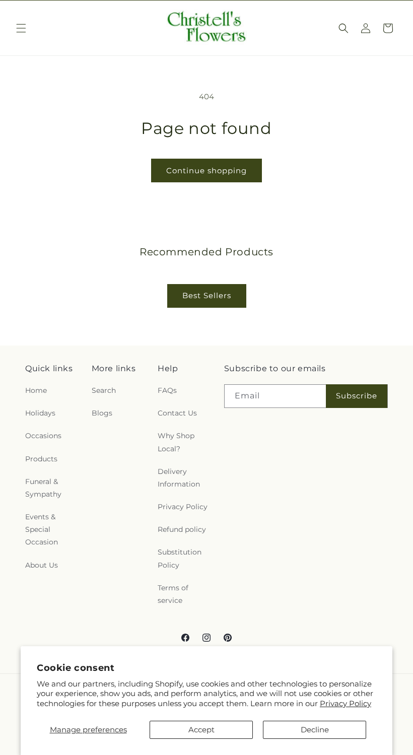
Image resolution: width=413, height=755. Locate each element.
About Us (41, 565)
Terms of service (173, 594)
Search (104, 390)
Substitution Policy (179, 558)
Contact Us (177, 413)
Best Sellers (206, 295)
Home (36, 390)
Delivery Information (179, 478)
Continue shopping (206, 170)
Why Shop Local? (176, 442)
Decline (315, 729)
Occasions (43, 435)
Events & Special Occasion (41, 529)
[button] (21, 28)
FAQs (167, 390)
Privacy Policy (345, 703)
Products (41, 458)
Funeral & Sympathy (43, 488)
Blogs (102, 413)
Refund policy (182, 529)
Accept (201, 729)
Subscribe (356, 395)
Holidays (40, 413)
